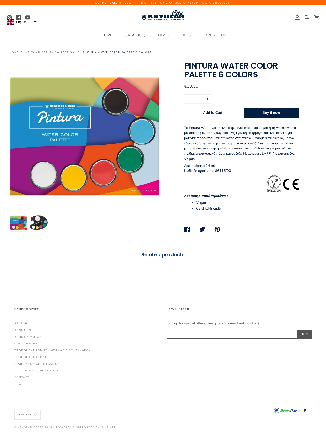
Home (14, 52)
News (19, 384)
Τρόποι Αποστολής (32, 357)
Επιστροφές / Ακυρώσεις (36, 370)
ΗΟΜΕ (107, 35)
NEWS (163, 35)
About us (22, 330)
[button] (21, 22)
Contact (21, 377)
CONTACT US (215, 35)
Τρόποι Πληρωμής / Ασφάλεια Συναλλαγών (52, 350)
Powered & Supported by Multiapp (86, 427)
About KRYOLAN (28, 337)
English (25, 414)
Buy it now (271, 113)
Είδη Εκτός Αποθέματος (37, 364)
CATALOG (133, 35)
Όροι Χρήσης (26, 343)
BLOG (186, 35)
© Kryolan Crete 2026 (33, 427)
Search (20, 323)
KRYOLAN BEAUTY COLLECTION (50, 52)
